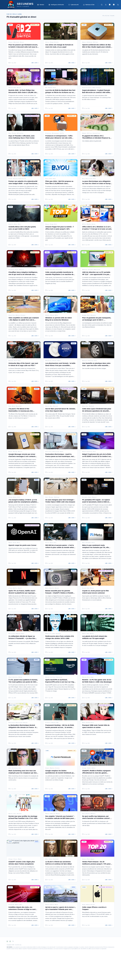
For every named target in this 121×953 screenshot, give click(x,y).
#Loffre (62, 133)
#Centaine (58, 633)
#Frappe (52, 224)
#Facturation (48, 451)
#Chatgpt (84, 768)
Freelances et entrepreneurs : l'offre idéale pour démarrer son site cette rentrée (58, 138)
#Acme (88, 588)
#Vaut (19, 360)
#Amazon (47, 224)
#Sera (94, 178)
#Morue (56, 904)
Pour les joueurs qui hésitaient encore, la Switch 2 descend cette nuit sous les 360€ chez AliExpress (23, 47)
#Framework (48, 722)
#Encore (22, 42)
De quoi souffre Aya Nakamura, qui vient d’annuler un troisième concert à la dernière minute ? (96, 818)
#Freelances (48, 133)
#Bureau (20, 677)
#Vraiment (23, 315)
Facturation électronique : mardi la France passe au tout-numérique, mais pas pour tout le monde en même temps (60, 456)
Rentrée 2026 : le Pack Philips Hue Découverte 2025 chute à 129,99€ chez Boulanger (23, 92)
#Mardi (61, 451)
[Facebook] (110, 5)
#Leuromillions (96, 133)
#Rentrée (11, 87)
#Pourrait (55, 406)
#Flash (88, 859)
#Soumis (15, 859)
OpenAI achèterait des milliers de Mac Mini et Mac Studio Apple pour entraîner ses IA (97, 47)
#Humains (58, 813)
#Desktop (53, 722)
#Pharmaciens (48, 360)
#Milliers (95, 42)
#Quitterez (15, 677)
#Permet (52, 315)
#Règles (20, 859)
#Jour (87, 406)
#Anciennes (55, 859)
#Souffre (88, 813)
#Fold (18, 497)
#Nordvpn (47, 677)
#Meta (83, 542)
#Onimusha (11, 360)
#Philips (19, 87)
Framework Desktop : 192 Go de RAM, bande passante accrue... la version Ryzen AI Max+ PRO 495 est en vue (59, 727)
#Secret (47, 406)
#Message (15, 451)
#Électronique (89, 178)
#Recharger (57, 497)
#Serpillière (12, 315)
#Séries (47, 42)
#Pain (88, 315)
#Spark (89, 497)
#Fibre (47, 178)
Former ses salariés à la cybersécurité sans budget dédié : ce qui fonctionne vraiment (23, 183)
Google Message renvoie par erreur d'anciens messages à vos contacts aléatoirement (22, 456)
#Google (10, 451)
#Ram (46, 87)
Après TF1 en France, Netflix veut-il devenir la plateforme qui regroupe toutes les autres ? (22, 593)
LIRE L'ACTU (34, 62)
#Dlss (46, 859)
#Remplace (52, 768)
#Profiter (19, 813)
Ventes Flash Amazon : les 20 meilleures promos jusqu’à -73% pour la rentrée (97, 864)
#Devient (25, 722)
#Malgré (84, 451)
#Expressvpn (59, 677)
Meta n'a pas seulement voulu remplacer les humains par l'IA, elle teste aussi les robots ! (95, 547)
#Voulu (93, 542)
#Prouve (92, 588)
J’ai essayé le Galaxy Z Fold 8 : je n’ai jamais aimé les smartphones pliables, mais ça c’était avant (23, 502)
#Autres (93, 224)
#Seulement (88, 542)
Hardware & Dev (35, 24)
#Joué (10, 406)
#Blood (13, 406)
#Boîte (59, 360)
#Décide (18, 633)
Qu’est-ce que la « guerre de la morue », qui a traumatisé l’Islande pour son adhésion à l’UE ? (60, 909)
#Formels (54, 360)
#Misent (92, 633)
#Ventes (84, 859)
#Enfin (56, 315)
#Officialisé (20, 133)
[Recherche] (102, 5)
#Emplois (47, 813)
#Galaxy (15, 497)
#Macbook (50, 87)
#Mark (10, 768)
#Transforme (59, 269)
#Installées (11, 904)
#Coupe (14, 542)
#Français (98, 87)
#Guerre (52, 904)
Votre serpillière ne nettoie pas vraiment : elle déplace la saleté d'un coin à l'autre (24, 320)
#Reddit (89, 768)
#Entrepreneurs (55, 133)
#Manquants (93, 315)
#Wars (51, 406)
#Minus (15, 224)
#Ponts (18, 542)
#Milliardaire (12, 633)
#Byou (54, 178)
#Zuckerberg (15, 768)
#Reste (83, 722)
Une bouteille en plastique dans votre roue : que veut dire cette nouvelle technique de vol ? (96, 365)
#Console (47, 269)
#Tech (88, 633)
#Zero (19, 224)
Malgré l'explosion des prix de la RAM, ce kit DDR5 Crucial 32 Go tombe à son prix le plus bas (97, 456)
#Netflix (15, 588)
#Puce (83, 178)
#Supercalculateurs (87, 87)
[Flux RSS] (106, 5)
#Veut (19, 768)
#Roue (95, 360)
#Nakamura (93, 813)
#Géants (84, 633)
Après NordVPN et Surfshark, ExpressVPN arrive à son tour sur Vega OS (60, 682)
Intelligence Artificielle (68, 24)
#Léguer (22, 633)
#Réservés (52, 813)
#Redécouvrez (48, 633)
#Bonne (47, 588)
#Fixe (88, 677)
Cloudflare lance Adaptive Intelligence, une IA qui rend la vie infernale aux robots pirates (23, 274)
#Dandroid (91, 406)
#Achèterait (89, 42)
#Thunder (14, 133)
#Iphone (88, 904)
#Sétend (50, 859)
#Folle (92, 722)
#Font (54, 87)
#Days (10, 133)
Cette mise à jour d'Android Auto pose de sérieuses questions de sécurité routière (96, 411)
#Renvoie (20, 451)
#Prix (94, 451)
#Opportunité (97, 269)
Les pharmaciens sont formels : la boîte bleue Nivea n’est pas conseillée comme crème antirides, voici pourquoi (60, 365)
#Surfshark (53, 677)
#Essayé (10, 497)
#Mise (83, 406)
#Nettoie (18, 315)
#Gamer (92, 677)
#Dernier (11, 813)
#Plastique (91, 360)
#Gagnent (84, 133)
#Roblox (93, 768)
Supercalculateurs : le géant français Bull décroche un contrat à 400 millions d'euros (97, 92)
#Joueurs (11, 42)
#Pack (14, 87)
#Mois (20, 904)
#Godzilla (11, 224)
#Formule (56, 42)
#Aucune (47, 542)
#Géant (94, 87)
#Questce (47, 904)
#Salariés (15, 178)
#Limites (57, 768)
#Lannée (88, 722)
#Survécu (93, 904)
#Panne (51, 542)
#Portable (52, 269)
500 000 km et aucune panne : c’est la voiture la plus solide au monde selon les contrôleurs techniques (59, 547)
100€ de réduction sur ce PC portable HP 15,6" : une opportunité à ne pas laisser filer (96, 274)
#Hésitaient (16, 42)
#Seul (46, 497)
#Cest (55, 542)
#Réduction (85, 269)
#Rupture (94, 497)
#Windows (89, 224)
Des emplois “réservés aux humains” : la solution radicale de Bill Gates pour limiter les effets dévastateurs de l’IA (59, 818)
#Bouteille (85, 360)
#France (10, 588)
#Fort (55, 224)
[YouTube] (114, 5)
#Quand (10, 677)
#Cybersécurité (22, 178)
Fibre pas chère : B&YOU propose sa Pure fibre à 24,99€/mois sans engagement (59, 183)
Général (110, 115)
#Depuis (17, 904)
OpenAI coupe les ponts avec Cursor (22, 545)
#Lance (16, 269)
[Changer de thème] (118, 5)
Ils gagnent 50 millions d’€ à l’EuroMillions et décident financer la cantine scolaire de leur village (96, 138)
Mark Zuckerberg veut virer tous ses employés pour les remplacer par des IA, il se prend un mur (23, 773)
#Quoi (83, 813)
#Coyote (84, 588)
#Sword (15, 360)
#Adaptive (21, 269)
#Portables (85, 497)
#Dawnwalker (19, 406)
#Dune (53, 633)
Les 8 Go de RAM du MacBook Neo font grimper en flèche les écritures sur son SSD (60, 92)
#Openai (84, 42)
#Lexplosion (89, 451)
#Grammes (84, 315)
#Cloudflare (11, 269)
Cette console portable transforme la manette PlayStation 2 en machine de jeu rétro (59, 274)
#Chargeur (51, 497)
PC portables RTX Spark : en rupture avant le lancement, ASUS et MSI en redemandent (96, 502)
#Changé (52, 42)
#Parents (57, 588)
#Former (10, 178)
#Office (84, 224)
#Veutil (20, 588)
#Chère (50, 178)
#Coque (83, 904)
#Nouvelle (51, 588)
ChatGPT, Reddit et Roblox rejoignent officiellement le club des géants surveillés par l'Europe (96, 773)
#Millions (89, 133)
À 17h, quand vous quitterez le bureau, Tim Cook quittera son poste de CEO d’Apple (23, 682)
